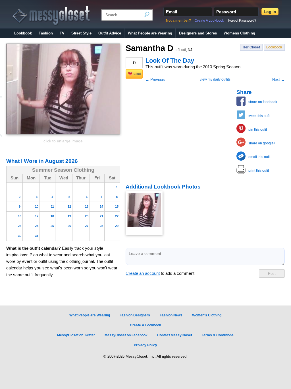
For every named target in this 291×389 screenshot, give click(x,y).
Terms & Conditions (218, 335)
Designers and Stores (198, 33)
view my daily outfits (215, 79)
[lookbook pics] (144, 213)
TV (62, 33)
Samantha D (159, 48)
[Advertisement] (168, 124)
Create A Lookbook (209, 20)
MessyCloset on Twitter (76, 335)
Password (226, 11)
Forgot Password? (242, 20)
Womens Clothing (239, 33)
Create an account (143, 273)
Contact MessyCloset (174, 335)
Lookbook (23, 33)
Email (171, 11)
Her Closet (251, 47)
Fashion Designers (135, 315)
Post (272, 273)
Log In (270, 11)
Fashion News (171, 315)
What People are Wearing (150, 33)
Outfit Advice (109, 33)
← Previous (155, 79)
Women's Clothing (206, 315)
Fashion (46, 33)
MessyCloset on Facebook (126, 335)
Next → (278, 79)
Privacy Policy (145, 345)
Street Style (81, 33)
